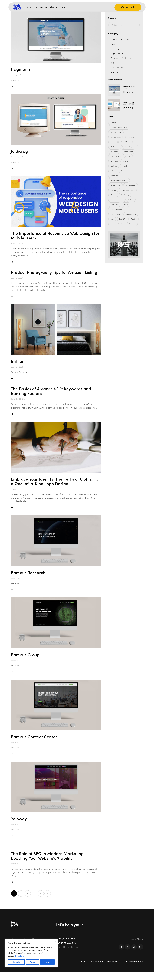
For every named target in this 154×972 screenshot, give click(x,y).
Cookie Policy (20, 956)
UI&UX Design (117, 67)
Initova (125, 161)
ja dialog (114, 166)
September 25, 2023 (18, 399)
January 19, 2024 (17, 157)
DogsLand (114, 151)
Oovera (113, 195)
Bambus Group (25, 654)
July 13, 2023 (15, 864)
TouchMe (122, 219)
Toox (112, 219)
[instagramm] (127, 947)
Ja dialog (19, 151)
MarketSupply (130, 185)
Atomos (113, 123)
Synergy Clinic (116, 214)
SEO (113, 63)
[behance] (140, 947)
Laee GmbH (115, 176)
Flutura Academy (117, 156)
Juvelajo (125, 166)
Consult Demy (125, 142)
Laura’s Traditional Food (119, 180)
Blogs (113, 44)
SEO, (125, 102)
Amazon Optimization (120, 39)
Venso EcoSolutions (117, 224)
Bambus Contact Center (34, 736)
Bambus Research (28, 572)
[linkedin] (134, 947)
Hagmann (20, 69)
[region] (31, 953)
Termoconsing (131, 214)
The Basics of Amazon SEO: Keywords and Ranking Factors (51, 391)
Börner (113, 142)
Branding (115, 48)
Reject (32, 962)
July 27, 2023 (15, 660)
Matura (113, 190)
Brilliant (18, 361)
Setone (130, 200)
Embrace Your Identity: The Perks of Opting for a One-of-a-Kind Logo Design (55, 481)
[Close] (55, 941)
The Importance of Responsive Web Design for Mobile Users (55, 235)
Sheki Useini (115, 204)
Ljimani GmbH (115, 185)
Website (114, 72)
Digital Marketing (118, 53)
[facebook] (121, 947)
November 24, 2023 (18, 243)
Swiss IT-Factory (116, 209)
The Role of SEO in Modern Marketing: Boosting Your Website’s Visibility (48, 855)
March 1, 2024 (16, 75)
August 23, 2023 (17, 489)
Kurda (123, 171)
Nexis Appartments (127, 190)
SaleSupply (125, 195)
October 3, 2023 (17, 367)
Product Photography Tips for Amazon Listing (54, 272)
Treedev (133, 219)
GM (129, 156)
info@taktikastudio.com (67, 947)
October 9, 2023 (17, 278)
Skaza (126, 204)
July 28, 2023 (15, 578)
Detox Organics (130, 147)
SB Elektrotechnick (117, 200)
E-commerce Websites (121, 58)
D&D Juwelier (115, 147)
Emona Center (128, 151)
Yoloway (19, 818)
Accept (47, 962)
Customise (16, 962)
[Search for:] (124, 24)
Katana (113, 171)
